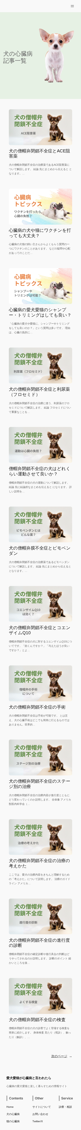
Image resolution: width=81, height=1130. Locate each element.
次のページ (61, 1056)
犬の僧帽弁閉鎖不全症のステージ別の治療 (39, 784)
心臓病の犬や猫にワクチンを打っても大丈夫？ (40, 233)
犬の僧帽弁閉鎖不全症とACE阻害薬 (39, 153)
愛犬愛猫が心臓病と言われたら (28, 1078)
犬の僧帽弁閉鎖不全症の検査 (37, 1019)
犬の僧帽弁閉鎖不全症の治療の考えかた (39, 863)
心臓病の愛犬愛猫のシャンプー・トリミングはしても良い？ (40, 312)
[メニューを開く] (72, 6)
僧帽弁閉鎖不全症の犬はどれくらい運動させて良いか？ (39, 471)
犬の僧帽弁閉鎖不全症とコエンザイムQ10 (39, 630)
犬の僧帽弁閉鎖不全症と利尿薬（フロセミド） (39, 392)
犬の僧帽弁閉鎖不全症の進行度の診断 (39, 943)
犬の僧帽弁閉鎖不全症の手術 (37, 707)
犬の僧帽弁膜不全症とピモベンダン (40, 551)
